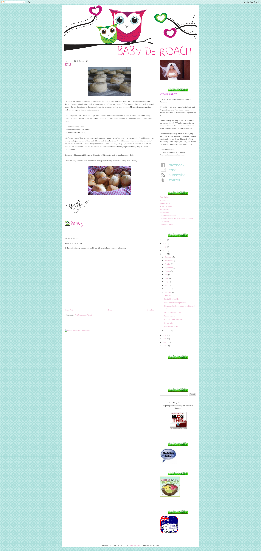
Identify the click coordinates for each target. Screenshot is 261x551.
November (169, 261)
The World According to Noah (175, 303)
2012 (165, 250)
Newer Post (69, 310)
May (167, 282)
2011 (165, 254)
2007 (165, 346)
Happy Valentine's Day (172, 312)
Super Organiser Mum (168, 216)
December (169, 257)
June (167, 278)
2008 (165, 342)
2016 (165, 240)
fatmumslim (164, 200)
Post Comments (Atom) (83, 315)
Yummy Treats (169, 316)
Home (110, 310)
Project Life (168, 323)
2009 (165, 339)
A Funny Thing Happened (173, 319)
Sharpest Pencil (165, 209)
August (167, 271)
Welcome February (171, 326)
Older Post (150, 310)
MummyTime (165, 203)
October (168, 264)
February (168, 292)
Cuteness (167, 295)
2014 (165, 243)
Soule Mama (164, 213)
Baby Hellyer (165, 197)
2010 (165, 335)
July (166, 275)
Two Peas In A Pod (166, 225)
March (167, 289)
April (167, 285)
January (168, 331)
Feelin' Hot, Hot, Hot (171, 299)
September (169, 268)
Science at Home (166, 206)
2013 (165, 247)
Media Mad (135, 545)
